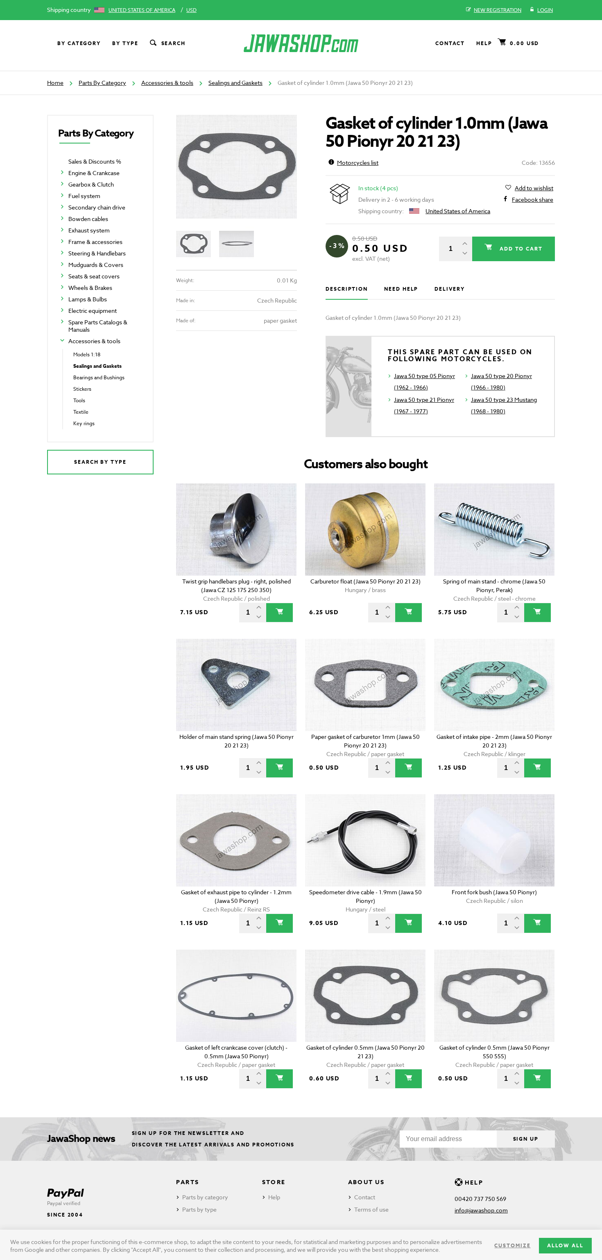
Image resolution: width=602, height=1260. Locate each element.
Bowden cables (88, 219)
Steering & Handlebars (97, 253)
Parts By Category (102, 83)
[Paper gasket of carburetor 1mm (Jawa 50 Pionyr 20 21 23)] (365, 685)
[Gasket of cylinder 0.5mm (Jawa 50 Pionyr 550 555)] (494, 996)
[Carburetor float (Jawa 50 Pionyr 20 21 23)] (365, 529)
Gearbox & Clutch (91, 184)
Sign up (526, 1138)
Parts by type (199, 1209)
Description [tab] (347, 288)
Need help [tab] (401, 288)
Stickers (82, 388)
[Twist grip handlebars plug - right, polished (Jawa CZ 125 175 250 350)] (236, 529)
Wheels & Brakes (90, 288)
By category (79, 43)
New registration (497, 10)
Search (173, 43)
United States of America (142, 10)
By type (125, 43)
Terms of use (371, 1209)
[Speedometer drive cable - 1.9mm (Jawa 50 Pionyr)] (365, 840)
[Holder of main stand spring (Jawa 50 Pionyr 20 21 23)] (236, 685)
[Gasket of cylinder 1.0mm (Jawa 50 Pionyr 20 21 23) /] (236, 167)
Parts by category (205, 1197)
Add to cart (520, 248)
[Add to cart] (279, 612)
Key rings (84, 423)
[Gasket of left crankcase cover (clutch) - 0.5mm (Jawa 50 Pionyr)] (236, 996)
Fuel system (84, 196)
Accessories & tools (167, 83)
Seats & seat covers (94, 276)
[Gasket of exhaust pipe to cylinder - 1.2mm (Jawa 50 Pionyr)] (236, 840)
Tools (79, 400)
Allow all (565, 1245)
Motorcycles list (357, 162)
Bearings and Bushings (98, 377)
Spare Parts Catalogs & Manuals (97, 325)
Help (484, 43)
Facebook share (532, 199)
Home (55, 83)
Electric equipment (92, 310)
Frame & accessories (95, 242)
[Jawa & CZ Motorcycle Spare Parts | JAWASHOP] (301, 43)
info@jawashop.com (481, 1210)
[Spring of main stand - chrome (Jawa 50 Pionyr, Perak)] (494, 529)
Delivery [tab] (449, 288)
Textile (80, 411)
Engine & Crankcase (94, 173)
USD (191, 10)
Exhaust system (89, 230)
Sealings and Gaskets (235, 83)
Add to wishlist (534, 188)
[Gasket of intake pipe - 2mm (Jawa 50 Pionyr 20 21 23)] (494, 685)
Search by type (100, 461)
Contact (450, 43)
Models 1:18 (86, 354)
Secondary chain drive (96, 207)
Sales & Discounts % (94, 161)
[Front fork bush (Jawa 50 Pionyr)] (494, 840)
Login (545, 10)
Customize (512, 1245)
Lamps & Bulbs (87, 299)
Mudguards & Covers (95, 265)
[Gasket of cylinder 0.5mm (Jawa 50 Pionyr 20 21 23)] (365, 996)
